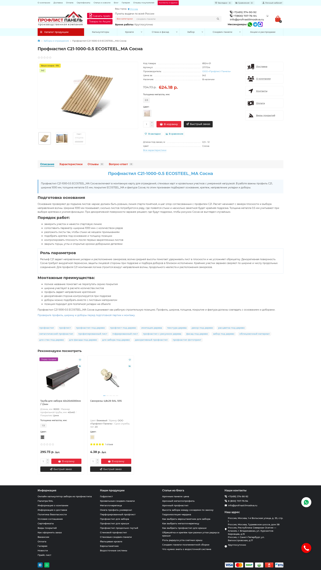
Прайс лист (44, 555)
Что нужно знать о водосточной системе (186, 549)
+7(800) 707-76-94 (245, 15)
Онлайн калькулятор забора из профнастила (65, 496)
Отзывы (95, 164)
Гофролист (106, 496)
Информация (47, 490)
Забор (191, 32)
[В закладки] (80, 359)
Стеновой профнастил (113, 532)
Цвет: (146, 106)
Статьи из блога (173, 490)
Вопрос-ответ (120, 164)
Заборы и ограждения (56, 40)
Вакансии (43, 537)
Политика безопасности (52, 514)
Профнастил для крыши (114, 523)
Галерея (126, 3)
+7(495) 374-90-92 (244, 12)
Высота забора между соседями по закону (187, 510)
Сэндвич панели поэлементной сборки (185, 544)
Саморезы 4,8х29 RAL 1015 (106, 400)
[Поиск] (218, 19)
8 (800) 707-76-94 (238, 501)
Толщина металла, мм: (156, 94)
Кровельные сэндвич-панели (117, 501)
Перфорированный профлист (118, 514)
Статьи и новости (102, 3)
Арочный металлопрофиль (178, 501)
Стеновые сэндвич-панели (116, 537)
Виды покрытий (47, 528)
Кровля (129, 32)
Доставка (58, 3)
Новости (43, 550)
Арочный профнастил (175, 505)
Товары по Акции (100, 21)
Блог (116, 3)
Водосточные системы (113, 550)
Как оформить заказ (50, 532)
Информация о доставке (52, 510)
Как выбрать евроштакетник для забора (186, 519)
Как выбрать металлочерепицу (180, 523)
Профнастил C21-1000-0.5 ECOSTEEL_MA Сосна (160, 173)
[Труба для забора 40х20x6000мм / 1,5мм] (60, 377)
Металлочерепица (111, 505)
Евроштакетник (109, 546)
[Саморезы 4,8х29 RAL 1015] (110, 377)
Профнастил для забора (114, 519)
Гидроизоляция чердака (176, 514)
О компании (44, 3)
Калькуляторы (100, 32)
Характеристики (71, 164)
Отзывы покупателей (143, 3)
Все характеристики (154, 150)
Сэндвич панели (222, 32)
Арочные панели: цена (175, 496)
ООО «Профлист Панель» (216, 71)
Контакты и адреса (168, 3)
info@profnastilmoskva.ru (247, 19)
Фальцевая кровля (111, 541)
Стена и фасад (160, 32)
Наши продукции (112, 490)
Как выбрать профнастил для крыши (184, 528)
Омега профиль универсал (116, 510)
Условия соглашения (50, 519)
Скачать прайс (101, 16)
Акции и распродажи (262, 32)
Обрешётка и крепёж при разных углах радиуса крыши (190, 534)
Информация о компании (53, 505)
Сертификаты (83, 3)
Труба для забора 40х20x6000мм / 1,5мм (60, 402)
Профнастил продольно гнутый (119, 528)
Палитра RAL (45, 501)
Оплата (69, 3)
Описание (47, 164)
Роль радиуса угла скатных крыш (182, 540)
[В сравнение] (80, 366)
